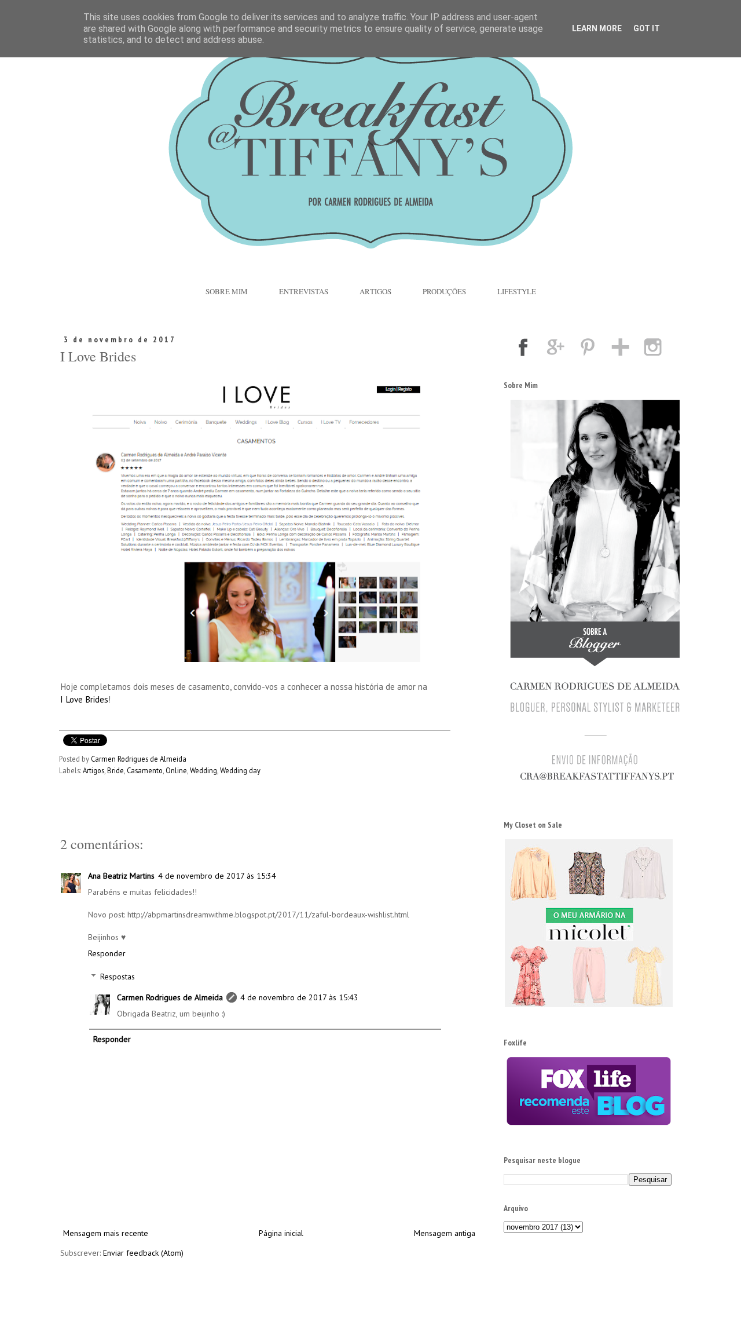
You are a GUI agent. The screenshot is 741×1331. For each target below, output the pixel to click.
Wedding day (240, 770)
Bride (115, 770)
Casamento (145, 770)
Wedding (203, 770)
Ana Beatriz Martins (121, 876)
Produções (444, 291)
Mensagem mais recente (105, 1233)
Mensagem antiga (444, 1233)
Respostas (117, 977)
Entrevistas (303, 291)
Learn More (597, 28)
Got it (646, 28)
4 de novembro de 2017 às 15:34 (217, 876)
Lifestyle (516, 291)
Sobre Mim (227, 291)
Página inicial (281, 1233)
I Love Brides (84, 699)
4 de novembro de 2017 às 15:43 (299, 997)
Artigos (375, 291)
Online (176, 770)
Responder (107, 953)
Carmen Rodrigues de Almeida (170, 997)
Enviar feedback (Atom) (143, 1253)
